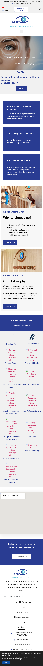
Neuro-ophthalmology (32, 451)
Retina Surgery (31, 436)
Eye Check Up (11, 344)
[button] (21, 31)
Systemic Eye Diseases (11, 458)
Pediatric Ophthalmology (32, 385)
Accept (6, 662)
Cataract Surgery (11, 363)
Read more (10, 242)
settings (19, 659)
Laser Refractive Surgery (32, 411)
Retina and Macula (32, 363)
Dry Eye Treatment (32, 344)
